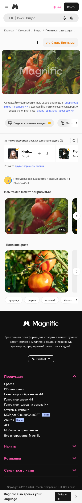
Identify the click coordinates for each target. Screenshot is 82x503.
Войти (71, 7)
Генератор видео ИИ (18, 399)
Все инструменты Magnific (22, 435)
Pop (23, 156)
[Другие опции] (37, 42)
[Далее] (76, 123)
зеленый (50, 300)
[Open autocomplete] (9, 18)
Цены (57, 7)
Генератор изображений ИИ (23, 394)
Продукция (13, 376)
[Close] (76, 496)
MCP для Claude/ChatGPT (26, 415)
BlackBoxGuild (21, 183)
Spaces (9, 384)
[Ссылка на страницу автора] (8, 181)
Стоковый (24, 30)
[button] (41, 358)
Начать (10, 446)
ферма (32, 300)
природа (14, 300)
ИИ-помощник (14, 389)
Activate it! (62, 496)
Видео (37, 30)
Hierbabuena (26, 151)
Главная (9, 30)
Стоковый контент (16, 409)
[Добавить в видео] (39, 153)
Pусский (41, 358)
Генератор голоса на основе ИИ (55, 110)
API (6, 425)
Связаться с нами (19, 470)
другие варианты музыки (30, 166)
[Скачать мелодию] (47, 153)
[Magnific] (41, 324)
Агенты (13, 420)
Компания (12, 458)
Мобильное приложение (21, 430)
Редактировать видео (27, 124)
